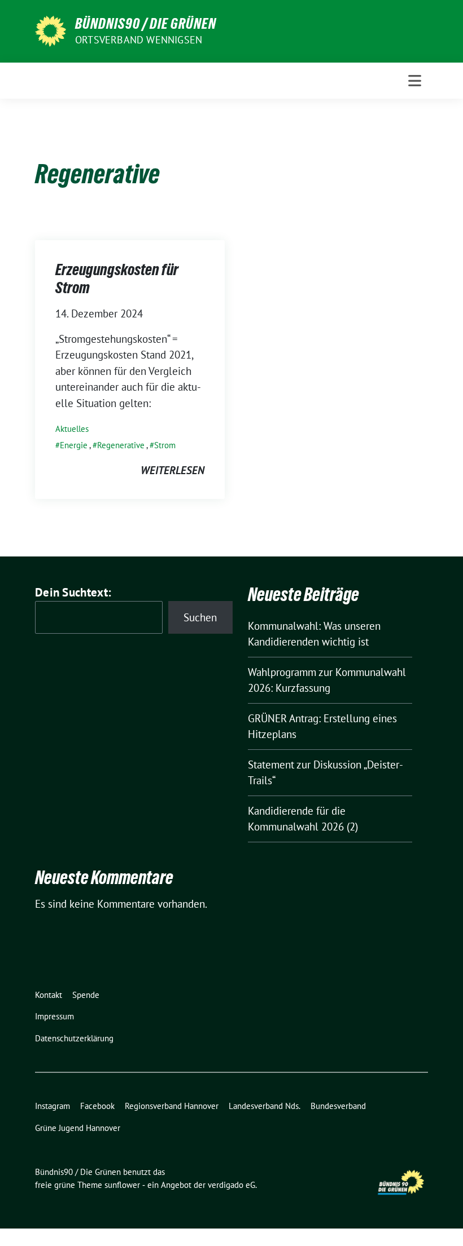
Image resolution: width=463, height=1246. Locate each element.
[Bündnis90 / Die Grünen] (50, 30)
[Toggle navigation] (414, 80)
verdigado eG (231, 1184)
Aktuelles (72, 428)
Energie (74, 445)
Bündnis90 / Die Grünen (145, 23)
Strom (165, 445)
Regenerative (121, 445)
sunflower (122, 1184)
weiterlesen (172, 470)
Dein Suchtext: (73, 592)
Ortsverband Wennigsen (138, 39)
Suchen (200, 617)
